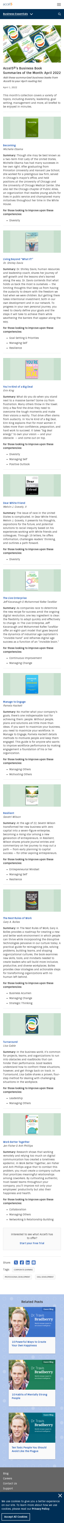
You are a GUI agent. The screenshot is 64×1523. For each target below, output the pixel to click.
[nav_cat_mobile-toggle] (18, 14)
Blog (6, 1473)
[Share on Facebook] (22, 1262)
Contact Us (10, 1483)
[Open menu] (59, 5)
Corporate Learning (23, 1270)
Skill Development (45, 1277)
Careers (7, 1478)
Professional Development (17, 1277)
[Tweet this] (16, 1262)
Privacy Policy (40, 1508)
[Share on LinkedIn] (28, 1262)
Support (8, 1488)
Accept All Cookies (15, 1516)
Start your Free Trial (32, 1243)
